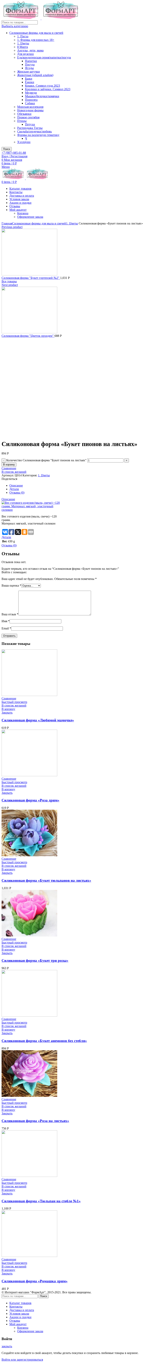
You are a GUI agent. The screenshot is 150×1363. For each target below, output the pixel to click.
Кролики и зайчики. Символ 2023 (47, 89)
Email (6, 628)
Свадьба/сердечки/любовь (34, 131)
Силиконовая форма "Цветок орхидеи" (28, 335)
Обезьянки (24, 113)
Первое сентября (28, 117)
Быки (28, 78)
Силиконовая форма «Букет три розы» (35, 960)
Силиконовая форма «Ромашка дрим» (35, 1281)
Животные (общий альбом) (35, 75)
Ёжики (29, 82)
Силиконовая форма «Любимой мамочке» (38, 720)
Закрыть (7, 712)
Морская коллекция (30, 106)
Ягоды (29, 68)
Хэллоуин (23, 142)
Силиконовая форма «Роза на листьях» (35, 1121)
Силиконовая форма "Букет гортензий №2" (31, 277)
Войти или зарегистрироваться (22, 1359)
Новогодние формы (30, 110)
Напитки (31, 61)
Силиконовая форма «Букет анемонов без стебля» (44, 1041)
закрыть (7, 1346)
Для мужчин (25, 54)
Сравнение (9, 468)
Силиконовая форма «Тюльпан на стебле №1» (41, 1201)
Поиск (6, 149)
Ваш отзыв (10, 614)
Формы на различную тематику (38, 135)
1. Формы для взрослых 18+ (35, 39)
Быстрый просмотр (14, 702)
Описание (16, 485)
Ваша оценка (11, 585)
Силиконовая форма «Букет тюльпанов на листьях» (46, 880)
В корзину (9, 464)
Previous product (12, 227)
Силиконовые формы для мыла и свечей (36, 32)
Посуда (30, 64)
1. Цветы (23, 43)
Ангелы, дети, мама (30, 50)
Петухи (30, 124)
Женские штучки (28, 71)
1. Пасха (22, 36)
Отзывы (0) (16, 492)
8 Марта (22, 47)
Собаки (30, 103)
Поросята (31, 99)
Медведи (31, 92)
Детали (14, 489)
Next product (10, 285)
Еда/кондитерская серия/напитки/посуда (44, 57)
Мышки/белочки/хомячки (42, 96)
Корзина (22, 213)
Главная (7, 223)
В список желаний (14, 471)
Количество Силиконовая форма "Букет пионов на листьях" (46, 460)
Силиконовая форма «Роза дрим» (30, 800)
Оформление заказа (30, 216)
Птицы (22, 121)
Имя (6, 621)
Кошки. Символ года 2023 (42, 85)
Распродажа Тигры (30, 128)
